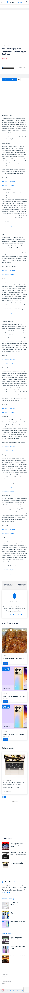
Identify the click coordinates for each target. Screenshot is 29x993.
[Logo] (14, 2)
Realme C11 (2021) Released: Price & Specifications (22, 586)
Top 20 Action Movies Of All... (18, 956)
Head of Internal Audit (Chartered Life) (16, 938)
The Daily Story (9, 67)
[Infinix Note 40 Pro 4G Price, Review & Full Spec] (14, 678)
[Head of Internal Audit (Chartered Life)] (5, 940)
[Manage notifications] (3, 990)
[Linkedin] (13, 614)
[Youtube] (21, 614)
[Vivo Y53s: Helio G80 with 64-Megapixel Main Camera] (5, 949)
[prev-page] (2, 797)
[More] (18, 79)
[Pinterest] (15, 614)
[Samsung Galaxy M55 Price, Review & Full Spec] (5, 924)
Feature (5, 655)
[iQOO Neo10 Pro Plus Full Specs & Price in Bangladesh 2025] (5, 915)
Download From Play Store (8, 181)
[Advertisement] (14, 24)
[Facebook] (7, 614)
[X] (18, 614)
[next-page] (5, 797)
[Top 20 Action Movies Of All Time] (5, 959)
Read (5, 663)
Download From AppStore (8, 185)
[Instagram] (10, 614)
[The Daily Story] (3, 68)
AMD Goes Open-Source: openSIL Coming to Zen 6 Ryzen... (17, 845)
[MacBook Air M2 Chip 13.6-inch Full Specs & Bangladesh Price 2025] (14, 765)
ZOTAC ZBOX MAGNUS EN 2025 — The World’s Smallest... (18, 853)
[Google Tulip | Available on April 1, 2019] (5, 906)
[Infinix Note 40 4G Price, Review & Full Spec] (14, 716)
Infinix (5, 693)
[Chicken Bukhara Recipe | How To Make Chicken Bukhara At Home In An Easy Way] (14, 640)
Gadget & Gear (7, 45)
